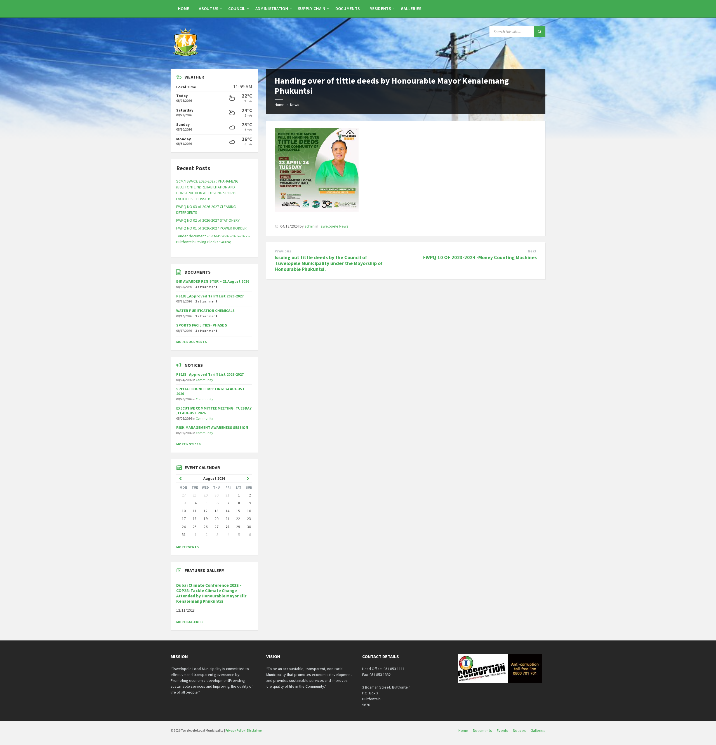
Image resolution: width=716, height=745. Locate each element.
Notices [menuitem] (519, 730)
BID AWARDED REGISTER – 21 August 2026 (212, 281)
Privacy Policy (235, 730)
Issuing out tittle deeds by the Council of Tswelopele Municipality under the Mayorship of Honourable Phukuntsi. (329, 263)
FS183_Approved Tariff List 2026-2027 (210, 296)
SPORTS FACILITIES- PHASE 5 (201, 325)
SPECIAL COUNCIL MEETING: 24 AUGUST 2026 (210, 391)
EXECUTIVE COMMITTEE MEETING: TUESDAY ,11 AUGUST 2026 (214, 410)
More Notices (188, 444)
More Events (187, 547)
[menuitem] (183, 8)
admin (310, 226)
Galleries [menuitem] (538, 730)
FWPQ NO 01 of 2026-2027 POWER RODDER (211, 228)
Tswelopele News (333, 226)
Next (532, 251)
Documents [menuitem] (482, 730)
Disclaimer (255, 730)
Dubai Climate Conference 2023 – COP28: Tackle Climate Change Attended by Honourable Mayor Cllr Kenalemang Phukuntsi (211, 593)
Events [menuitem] (502, 730)
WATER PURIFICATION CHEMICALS (205, 310)
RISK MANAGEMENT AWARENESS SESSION (212, 427)
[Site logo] (186, 58)
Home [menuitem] (463, 730)
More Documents (191, 342)
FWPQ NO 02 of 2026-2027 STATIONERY (208, 220)
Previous (283, 251)
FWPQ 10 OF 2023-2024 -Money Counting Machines (480, 257)
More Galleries (189, 622)
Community (204, 380)
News (294, 104)
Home (279, 104)
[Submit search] (539, 31)
